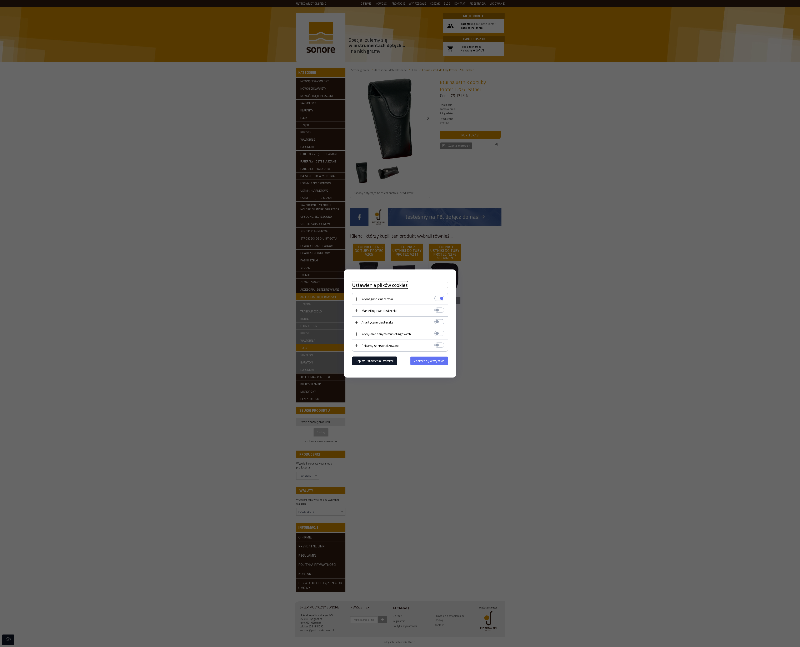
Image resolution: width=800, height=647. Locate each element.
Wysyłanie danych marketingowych (386, 333)
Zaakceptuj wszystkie (429, 360)
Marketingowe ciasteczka (379, 310)
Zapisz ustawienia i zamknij (375, 360)
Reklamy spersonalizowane (380, 345)
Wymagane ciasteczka (377, 298)
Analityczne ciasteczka (377, 322)
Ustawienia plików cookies (380, 285)
